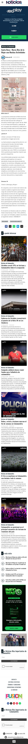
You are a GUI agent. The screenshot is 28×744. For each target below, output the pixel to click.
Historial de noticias (14, 682)
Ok (14, 741)
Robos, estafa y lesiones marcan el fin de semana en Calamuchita (13, 422)
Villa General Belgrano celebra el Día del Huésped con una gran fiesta (16, 558)
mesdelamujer (5, 221)
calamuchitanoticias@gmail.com (15, 737)
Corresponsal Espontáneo (14, 687)
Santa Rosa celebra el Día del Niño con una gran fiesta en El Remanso (16, 580)
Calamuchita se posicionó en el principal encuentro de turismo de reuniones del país (13, 529)
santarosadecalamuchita (16, 221)
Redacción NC (9, 57)
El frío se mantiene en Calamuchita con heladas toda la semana (14, 477)
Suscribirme (14, 661)
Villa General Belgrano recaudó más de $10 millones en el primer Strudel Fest (16, 563)
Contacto (14, 679)
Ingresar (14, 690)
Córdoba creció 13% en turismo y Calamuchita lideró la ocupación (13, 266)
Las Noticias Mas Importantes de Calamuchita (13, 652)
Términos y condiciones (14, 685)
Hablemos (15, 37)
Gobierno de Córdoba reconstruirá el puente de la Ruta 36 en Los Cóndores (13, 320)
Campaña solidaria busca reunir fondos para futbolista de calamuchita (12, 372)
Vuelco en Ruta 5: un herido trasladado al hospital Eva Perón (16, 569)
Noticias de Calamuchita (8, 46)
